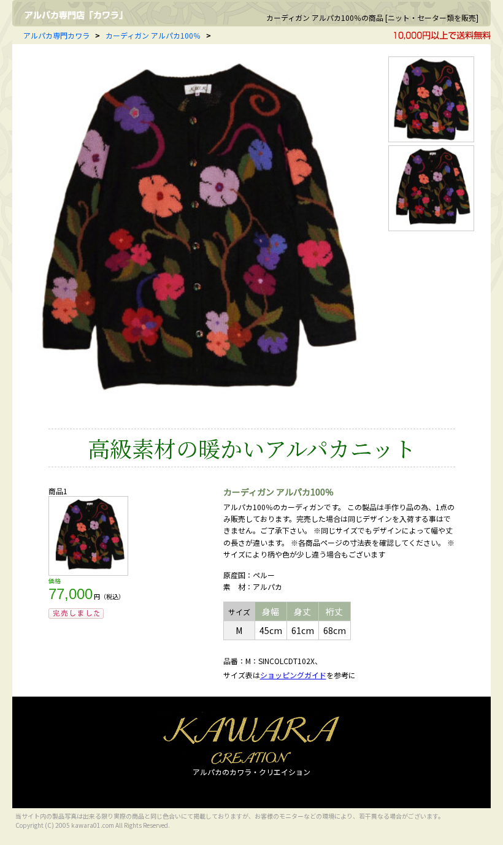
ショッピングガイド (293, 675)
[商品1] (88, 572)
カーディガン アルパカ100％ (153, 35)
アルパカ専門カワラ (56, 35)
